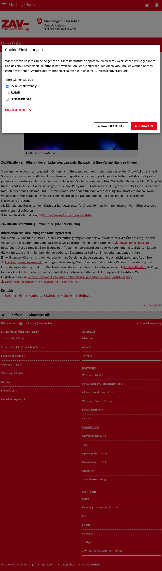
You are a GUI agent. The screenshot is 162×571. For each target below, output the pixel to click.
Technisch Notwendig (23, 86)
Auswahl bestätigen (111, 126)
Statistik (15, 92)
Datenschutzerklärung (113, 71)
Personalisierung (20, 99)
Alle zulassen (144, 126)
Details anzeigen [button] (16, 110)
